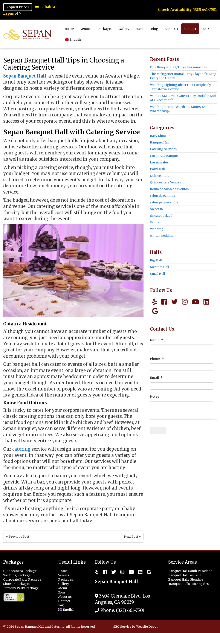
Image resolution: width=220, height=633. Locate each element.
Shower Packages (16, 584)
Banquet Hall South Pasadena (190, 571)
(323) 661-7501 (130, 610)
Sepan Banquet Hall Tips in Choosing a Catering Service (63, 63)
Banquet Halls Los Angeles (189, 584)
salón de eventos (162, 196)
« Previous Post (17, 536)
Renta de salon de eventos (169, 189)
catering (21, 449)
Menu (140, 29)
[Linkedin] (206, 302)
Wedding (156, 229)
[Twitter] (174, 302)
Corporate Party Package (22, 579)
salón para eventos (164, 202)
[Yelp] (154, 302)
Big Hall (156, 260)
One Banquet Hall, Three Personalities (178, 67)
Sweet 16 (156, 209)
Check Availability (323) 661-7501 (187, 9)
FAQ (206, 29)
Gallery (124, 29)
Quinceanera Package (20, 571)
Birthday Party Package (21, 588)
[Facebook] (164, 302)
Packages (105, 29)
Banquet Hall (159, 142)
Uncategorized (161, 216)
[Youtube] (195, 302)
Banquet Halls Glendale (186, 579)
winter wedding (162, 236)
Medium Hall (159, 267)
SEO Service (122, 626)
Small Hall (157, 274)
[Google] (155, 311)
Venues (85, 29)
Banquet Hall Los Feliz (185, 575)
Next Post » (132, 536)
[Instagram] (185, 302)
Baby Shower (160, 136)
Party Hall (157, 169)
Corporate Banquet (164, 156)
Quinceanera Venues (165, 182)
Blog (154, 29)
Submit (158, 430)
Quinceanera (160, 176)
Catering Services (163, 149)
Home (69, 29)
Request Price (17, 7)
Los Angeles (159, 162)
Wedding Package (17, 575)
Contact (190, 29)
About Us (171, 29)
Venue (154, 222)
